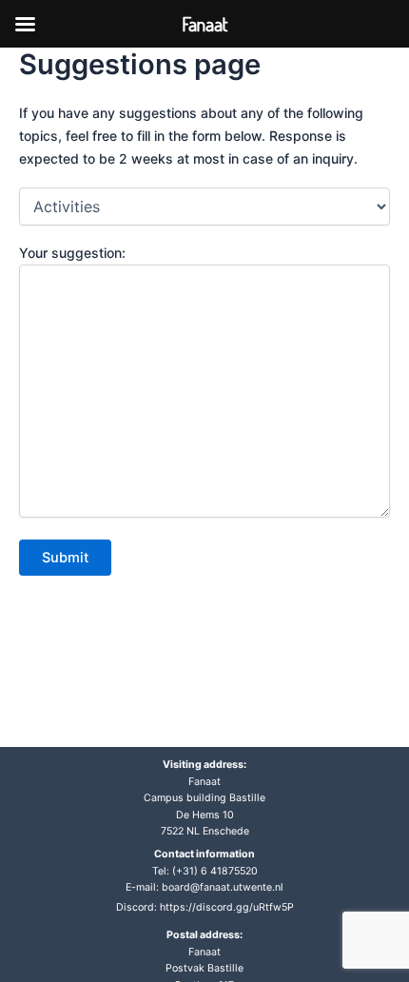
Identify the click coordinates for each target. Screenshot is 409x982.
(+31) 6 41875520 (215, 871)
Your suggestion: (72, 253)
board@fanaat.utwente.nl (222, 887)
